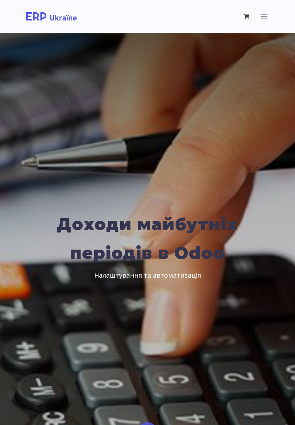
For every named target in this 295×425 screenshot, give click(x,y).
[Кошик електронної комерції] (246, 16)
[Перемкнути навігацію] (264, 16)
